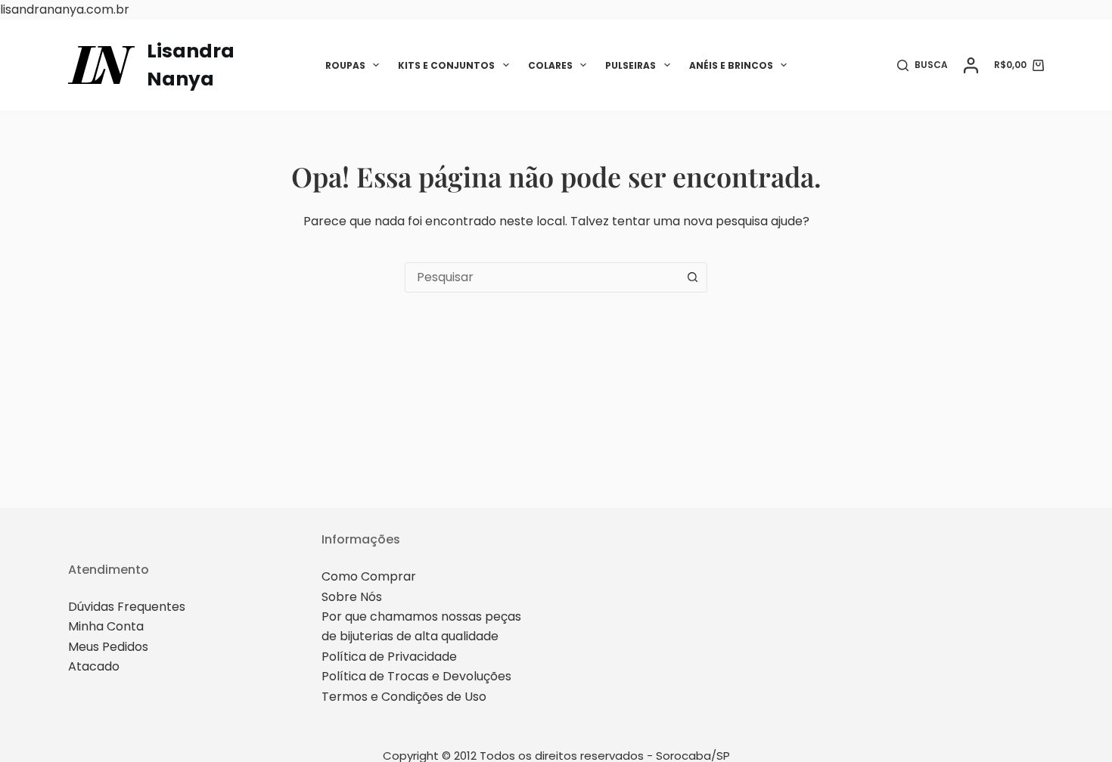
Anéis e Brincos (731, 65)
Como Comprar (368, 576)
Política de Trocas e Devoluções (416, 676)
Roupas (345, 65)
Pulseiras (630, 65)
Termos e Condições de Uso (403, 696)
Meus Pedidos (108, 646)
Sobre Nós (351, 597)
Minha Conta (106, 626)
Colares (550, 65)
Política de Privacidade (389, 656)
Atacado (94, 666)
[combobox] (541, 277)
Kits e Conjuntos (446, 65)
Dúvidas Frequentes (126, 606)
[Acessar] (971, 65)
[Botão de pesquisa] (692, 277)
